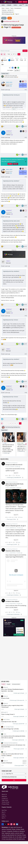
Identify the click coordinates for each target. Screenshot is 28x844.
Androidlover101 (17, 477)
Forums (9, 5)
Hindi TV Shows (6, 719)
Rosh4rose (16, 595)
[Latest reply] (22, 477)
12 (20, 423)
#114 (26, 216)
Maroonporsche (21, 700)
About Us (4, 794)
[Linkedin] (17, 824)
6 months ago (10, 614)
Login (20, 1)
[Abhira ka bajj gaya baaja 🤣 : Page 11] (4, 54)
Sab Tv (3, 818)
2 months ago (10, 477)
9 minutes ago (16, 693)
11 (17, 423)
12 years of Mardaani (6, 762)
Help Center (5, 800)
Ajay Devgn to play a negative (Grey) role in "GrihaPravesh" (12, 706)
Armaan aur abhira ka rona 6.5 (14, 464)
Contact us (5, 798)
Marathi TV (5, 712)
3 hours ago (15, 716)
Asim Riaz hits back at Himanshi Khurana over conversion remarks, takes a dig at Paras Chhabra (8, 448)
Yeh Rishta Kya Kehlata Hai (11, 21)
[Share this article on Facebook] (13, 68)
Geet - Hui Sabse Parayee (8, 726)
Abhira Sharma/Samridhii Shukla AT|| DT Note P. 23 (14, 484)
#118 (26, 392)
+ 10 (25, 131)
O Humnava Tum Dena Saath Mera (10, 743)
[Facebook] (3, 824)
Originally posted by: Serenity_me (11, 95)
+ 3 (25, 81)
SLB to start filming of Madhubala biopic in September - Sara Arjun (12, 690)
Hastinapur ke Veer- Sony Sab (8, 721)
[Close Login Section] (25, 161)
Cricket (4, 734)
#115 (26, 266)
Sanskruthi (22, 716)
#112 (26, 137)
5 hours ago (15, 757)
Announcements (16, 684)
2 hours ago (16, 709)
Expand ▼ (16, 473)
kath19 (15, 544)
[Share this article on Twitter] (15, 68)
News (3, 5)
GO (19, 54)
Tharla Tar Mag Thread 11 (8, 714)
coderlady (22, 731)
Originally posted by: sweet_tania (11, 221)
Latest (3, 684)
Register (25, 1)
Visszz (14, 519)
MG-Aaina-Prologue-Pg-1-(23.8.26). (10, 729)
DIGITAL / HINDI (20, 443)
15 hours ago (16, 748)
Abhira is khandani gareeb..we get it (16, 526)
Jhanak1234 (21, 723)
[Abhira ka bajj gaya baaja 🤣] (2, 54)
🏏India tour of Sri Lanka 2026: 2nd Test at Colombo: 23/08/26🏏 (12, 754)
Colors (3, 814)
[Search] (16, 1)
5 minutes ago (16, 731)
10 (15, 423)
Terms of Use (5, 802)
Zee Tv (3, 812)
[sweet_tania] (2, 60)
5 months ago (10, 595)
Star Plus (4, 810)
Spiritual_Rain (21, 739)
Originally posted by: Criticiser (10, 319)
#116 (26, 315)
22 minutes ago (13, 700)
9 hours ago (9, 519)
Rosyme (22, 693)
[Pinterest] (14, 824)
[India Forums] (8, 2)
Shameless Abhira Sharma (13, 551)
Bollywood (5, 687)
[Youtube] (8, 824)
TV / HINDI (4, 443)
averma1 (22, 748)
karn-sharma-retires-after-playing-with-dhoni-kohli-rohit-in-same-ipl (13, 736)
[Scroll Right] (26, 76)
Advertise (4, 796)
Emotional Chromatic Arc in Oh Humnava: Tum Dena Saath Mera (13, 745)
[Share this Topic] (10, 68)
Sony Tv (4, 816)
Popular (8, 684)
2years (5, 60)
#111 (26, 89)
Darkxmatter (17, 614)
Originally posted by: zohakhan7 (11, 181)
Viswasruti (22, 757)
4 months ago (10, 544)
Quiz (20, 5)
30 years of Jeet (5, 698)
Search (25, 50)
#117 (26, 354)
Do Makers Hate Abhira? (12, 601)
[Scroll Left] (2, 76)
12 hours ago (17, 765)
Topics (15, 5)
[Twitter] (6, 824)
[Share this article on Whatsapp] (18, 68)
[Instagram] (11, 824)
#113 (26, 176)
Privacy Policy (5, 804)
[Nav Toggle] (1, 1)
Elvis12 (22, 765)
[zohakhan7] (9, 60)
